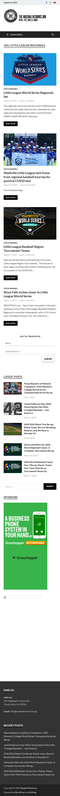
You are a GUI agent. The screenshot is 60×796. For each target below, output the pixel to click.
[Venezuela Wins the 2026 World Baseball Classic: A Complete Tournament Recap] (13, 444)
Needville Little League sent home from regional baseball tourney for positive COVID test (27, 177)
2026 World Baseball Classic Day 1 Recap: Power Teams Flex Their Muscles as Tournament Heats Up (38, 466)
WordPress (20, 792)
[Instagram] (50, 2)
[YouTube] (54, 2)
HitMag (32, 792)
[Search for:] (30, 486)
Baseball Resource (28, 788)
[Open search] (53, 34)
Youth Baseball (11, 89)
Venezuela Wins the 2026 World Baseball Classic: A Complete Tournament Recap (39, 447)
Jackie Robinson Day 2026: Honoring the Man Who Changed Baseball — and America (38, 408)
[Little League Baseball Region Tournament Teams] (30, 223)
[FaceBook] (46, 2)
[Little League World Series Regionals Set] (30, 69)
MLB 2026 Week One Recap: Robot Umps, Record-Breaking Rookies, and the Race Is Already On (39, 429)
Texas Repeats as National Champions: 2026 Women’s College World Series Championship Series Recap (38, 388)
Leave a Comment (26, 101)
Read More (9, 123)
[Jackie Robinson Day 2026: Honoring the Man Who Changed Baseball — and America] (13, 404)
